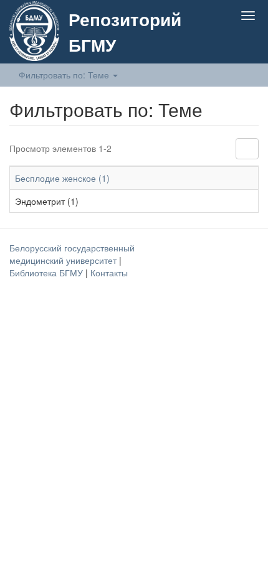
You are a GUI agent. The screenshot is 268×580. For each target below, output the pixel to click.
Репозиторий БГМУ (125, 31)
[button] (223, 44)
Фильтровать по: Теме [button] (65, 74)
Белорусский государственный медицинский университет (72, 253)
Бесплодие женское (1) (62, 178)
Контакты (109, 272)
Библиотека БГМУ (47, 272)
